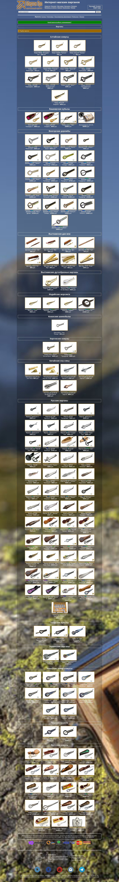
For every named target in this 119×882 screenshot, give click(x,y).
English (98, 6)
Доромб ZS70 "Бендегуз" (67, 180)
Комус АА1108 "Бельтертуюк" (50, 85)
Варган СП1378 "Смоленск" (49, 530)
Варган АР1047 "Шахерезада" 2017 (68, 597)
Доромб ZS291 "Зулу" (33, 195)
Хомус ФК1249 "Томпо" (68, 761)
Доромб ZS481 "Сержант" (85, 164)
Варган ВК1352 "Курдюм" (49, 548)
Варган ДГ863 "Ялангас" (49, 498)
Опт (38, 854)
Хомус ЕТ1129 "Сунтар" (31, 813)
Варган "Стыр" (50, 662)
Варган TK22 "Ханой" (50, 288)
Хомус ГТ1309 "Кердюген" (67, 813)
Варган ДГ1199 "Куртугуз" (49, 417)
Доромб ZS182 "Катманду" (49, 180)
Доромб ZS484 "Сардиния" (84, 180)
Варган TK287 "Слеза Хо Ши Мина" (68, 288)
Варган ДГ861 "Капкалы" (85, 465)
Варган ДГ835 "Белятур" (49, 449)
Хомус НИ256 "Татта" (41, 828)
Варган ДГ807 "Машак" (50, 513)
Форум (73, 8)
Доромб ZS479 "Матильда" (49, 164)
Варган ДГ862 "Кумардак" (49, 481)
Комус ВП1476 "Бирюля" (58, 103)
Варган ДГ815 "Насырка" (67, 465)
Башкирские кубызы (59, 109)
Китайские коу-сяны (59, 361)
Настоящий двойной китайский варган (50, 393)
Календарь (66, 8)
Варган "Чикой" (32, 465)
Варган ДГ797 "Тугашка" (31, 481)
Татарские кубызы (59, 622)
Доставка (60, 6)
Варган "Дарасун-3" (32, 433)
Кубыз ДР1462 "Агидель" (49, 125)
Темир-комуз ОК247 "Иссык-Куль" (50, 355)
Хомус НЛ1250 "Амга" (50, 795)
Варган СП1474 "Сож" (86, 449)
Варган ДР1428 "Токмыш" (32, 597)
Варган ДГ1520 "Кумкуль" (67, 514)
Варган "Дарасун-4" (50, 433)
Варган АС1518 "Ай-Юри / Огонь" (32, 564)
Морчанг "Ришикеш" (50, 310)
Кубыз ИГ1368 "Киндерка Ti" (77, 639)
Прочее (81, 17)
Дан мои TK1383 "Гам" (86, 250)
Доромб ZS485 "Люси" (32, 179)
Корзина (74, 6)
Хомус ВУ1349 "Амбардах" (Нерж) (86, 777)
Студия (39, 861)
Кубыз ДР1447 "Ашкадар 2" (31, 125)
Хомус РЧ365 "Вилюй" (59, 828)
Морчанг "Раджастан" (86, 310)
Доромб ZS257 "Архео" (32, 163)
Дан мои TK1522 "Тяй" (32, 250)
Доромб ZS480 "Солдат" (67, 164)
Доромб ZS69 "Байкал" (59, 227)
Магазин (40, 853)
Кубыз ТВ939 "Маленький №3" (41, 639)
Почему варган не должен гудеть (58, 859)
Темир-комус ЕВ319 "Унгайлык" (85, 685)
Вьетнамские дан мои (59, 234)
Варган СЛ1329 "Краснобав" (66, 548)
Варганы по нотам (76, 860)
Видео (50, 861)
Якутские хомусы (59, 745)
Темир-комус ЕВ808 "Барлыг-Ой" (86, 701)
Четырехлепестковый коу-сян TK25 (50, 377)
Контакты (67, 6)
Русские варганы (59, 400)
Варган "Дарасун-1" (32, 416)
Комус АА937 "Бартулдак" (31, 69)
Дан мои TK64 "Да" (68, 250)
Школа (60, 8)
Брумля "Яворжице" (68, 739)
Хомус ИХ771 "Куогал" (86, 795)
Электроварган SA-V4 (86, 125)
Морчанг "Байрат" (68, 310)
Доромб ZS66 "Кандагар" (84, 196)
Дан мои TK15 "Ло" (32, 266)
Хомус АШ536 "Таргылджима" (33, 795)
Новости (47, 6)
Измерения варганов (77, 855)
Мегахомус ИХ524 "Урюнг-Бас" (49, 813)
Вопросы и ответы (51, 8)
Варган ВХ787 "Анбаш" (68, 481)
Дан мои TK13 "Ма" (50, 250)
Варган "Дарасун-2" (85, 416)
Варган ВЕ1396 (33, 547)
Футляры (50, 17)
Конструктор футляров (63, 17)
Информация (52, 854)
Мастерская (40, 858)
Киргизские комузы (59, 339)
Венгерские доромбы (59, 131)
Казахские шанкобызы (59, 316)
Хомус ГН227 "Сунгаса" (68, 795)
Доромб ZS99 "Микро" (86, 147)
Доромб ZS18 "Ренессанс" (31, 147)
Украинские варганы (59, 646)
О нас (39, 862)
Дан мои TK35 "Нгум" (86, 266)
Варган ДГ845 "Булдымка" (67, 417)
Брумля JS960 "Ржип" (50, 739)
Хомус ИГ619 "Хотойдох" (75, 829)
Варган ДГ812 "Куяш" (50, 465)
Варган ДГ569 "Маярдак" (31, 514)
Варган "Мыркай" (68, 449)
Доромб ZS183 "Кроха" (68, 147)
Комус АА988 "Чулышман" (84, 69)
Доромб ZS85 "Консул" (68, 211)
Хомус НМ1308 (50, 761)
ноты (44, 17)
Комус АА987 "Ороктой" (68, 69)
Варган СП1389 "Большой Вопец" (86, 530)
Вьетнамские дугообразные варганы (59, 272)
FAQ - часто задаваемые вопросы (58, 856)
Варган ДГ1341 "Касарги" (85, 514)
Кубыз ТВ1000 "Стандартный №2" (59, 639)
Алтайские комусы (59, 37)
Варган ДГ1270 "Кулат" (32, 529)
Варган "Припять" (68, 662)
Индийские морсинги (59, 294)
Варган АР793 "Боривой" (85, 581)
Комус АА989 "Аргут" (68, 85)
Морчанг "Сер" (32, 310)
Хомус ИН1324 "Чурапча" (85, 813)
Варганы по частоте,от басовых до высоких (78, 857)
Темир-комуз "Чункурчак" (66, 355)
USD (99, 8)
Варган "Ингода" (85, 497)
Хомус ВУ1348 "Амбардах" (31, 777)
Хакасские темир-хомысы (59, 668)
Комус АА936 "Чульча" (59, 53)
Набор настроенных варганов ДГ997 (59, 615)
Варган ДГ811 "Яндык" (68, 497)
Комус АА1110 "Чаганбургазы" (86, 85)
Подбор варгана (24, 31)
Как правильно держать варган (57, 858)
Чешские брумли (59, 723)
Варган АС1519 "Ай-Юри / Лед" (50, 564)
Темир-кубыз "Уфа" (68, 125)
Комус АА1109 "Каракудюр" (31, 85)
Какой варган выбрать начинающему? (59, 22)
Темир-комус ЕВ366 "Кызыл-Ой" (68, 701)
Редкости (75, 17)
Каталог (53, 6)
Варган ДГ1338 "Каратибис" (85, 481)
